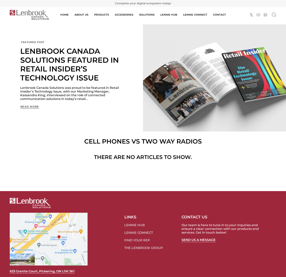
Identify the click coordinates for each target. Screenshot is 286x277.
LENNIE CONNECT (138, 233)
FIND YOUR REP (137, 240)
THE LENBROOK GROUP (143, 248)
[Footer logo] (30, 203)
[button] (101, 15)
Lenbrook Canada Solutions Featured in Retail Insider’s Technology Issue (69, 64)
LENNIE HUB (134, 225)
